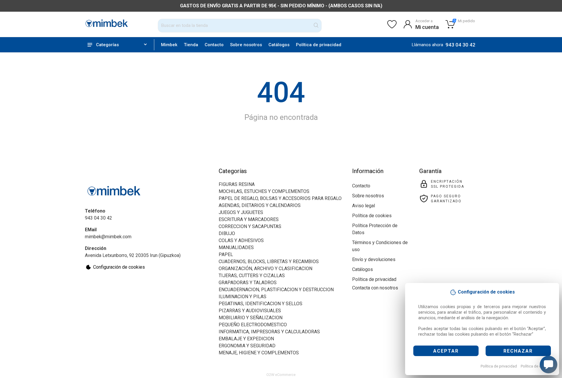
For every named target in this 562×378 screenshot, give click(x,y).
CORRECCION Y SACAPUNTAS (250, 226)
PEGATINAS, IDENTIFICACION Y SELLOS (260, 303)
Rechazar (518, 351)
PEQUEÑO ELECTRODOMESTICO (253, 324)
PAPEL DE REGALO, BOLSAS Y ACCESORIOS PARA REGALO (280, 198)
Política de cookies (537, 366)
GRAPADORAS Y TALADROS (248, 282)
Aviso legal (363, 205)
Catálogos (278, 44)
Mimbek (169, 44)
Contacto (214, 44)
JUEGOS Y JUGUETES (241, 212)
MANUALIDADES (236, 247)
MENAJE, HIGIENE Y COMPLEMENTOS (259, 352)
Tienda (191, 44)
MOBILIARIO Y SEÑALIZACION (250, 317)
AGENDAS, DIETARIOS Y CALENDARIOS (260, 205)
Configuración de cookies (119, 267)
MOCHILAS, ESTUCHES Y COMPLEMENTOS (264, 191)
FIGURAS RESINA (237, 184)
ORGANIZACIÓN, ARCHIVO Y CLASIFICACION (265, 268)
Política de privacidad (499, 366)
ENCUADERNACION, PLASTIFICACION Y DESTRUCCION (276, 289)
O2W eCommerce (281, 374)
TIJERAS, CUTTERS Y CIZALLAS (252, 275)
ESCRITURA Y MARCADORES (249, 219)
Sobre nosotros (246, 44)
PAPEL (226, 254)
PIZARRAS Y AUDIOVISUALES (250, 310)
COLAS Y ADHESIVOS (241, 240)
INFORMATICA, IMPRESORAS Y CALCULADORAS (269, 331)
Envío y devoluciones (373, 259)
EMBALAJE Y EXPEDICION (246, 338)
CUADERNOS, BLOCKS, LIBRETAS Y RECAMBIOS (269, 261)
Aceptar (446, 351)
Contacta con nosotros (375, 288)
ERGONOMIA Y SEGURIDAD (247, 345)
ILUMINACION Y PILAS (242, 296)
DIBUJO (227, 233)
